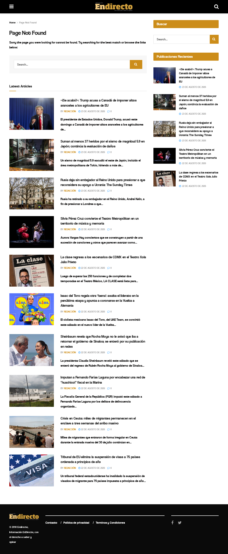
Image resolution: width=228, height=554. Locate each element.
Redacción (70, 111)
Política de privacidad (76, 522)
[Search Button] (136, 64)
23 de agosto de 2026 (92, 111)
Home (12, 22)
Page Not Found (28, 22)
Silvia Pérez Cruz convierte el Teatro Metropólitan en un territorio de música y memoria (198, 153)
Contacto (51, 522)
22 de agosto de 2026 (92, 229)
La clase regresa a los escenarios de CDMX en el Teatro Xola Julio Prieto (198, 176)
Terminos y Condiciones (110, 522)
